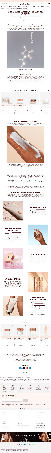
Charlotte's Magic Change (40, 425)
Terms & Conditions (13, 449)
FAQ (19, 421)
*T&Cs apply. (4, 403)
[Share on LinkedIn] (30, 368)
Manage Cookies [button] (25, 449)
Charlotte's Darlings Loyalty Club (23, 425)
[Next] (48, 90)
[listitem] (4, 6)
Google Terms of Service (25, 450)
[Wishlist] (44, 4)
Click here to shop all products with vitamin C (38, 314)
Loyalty (39, 3)
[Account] (41, 4)
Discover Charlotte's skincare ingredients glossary (25, 359)
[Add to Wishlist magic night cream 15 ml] (38, 93)
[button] (46, 4)
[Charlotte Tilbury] (25, 4)
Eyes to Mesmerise (33, 312)
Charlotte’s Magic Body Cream (39, 305)
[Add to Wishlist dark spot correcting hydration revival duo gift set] (12, 93)
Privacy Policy (4, 421)
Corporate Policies (19, 449)
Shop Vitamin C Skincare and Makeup (25, 69)
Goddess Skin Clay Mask (40, 209)
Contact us (24, 447)
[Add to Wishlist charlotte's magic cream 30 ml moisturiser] (12, 325)
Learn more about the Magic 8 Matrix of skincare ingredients (25, 360)
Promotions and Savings (40, 423)
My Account (20, 423)
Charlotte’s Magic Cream (39, 303)
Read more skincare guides (25, 358)
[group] (7, 103)
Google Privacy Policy (17, 450)
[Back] (45, 90)
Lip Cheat (41, 311)
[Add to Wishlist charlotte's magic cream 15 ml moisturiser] (25, 93)
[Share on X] (23, 368)
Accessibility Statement (40, 427)
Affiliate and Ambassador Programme (42, 421)
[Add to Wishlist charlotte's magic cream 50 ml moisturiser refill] (25, 325)
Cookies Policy (4, 423)
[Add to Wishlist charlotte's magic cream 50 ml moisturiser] (38, 325)
